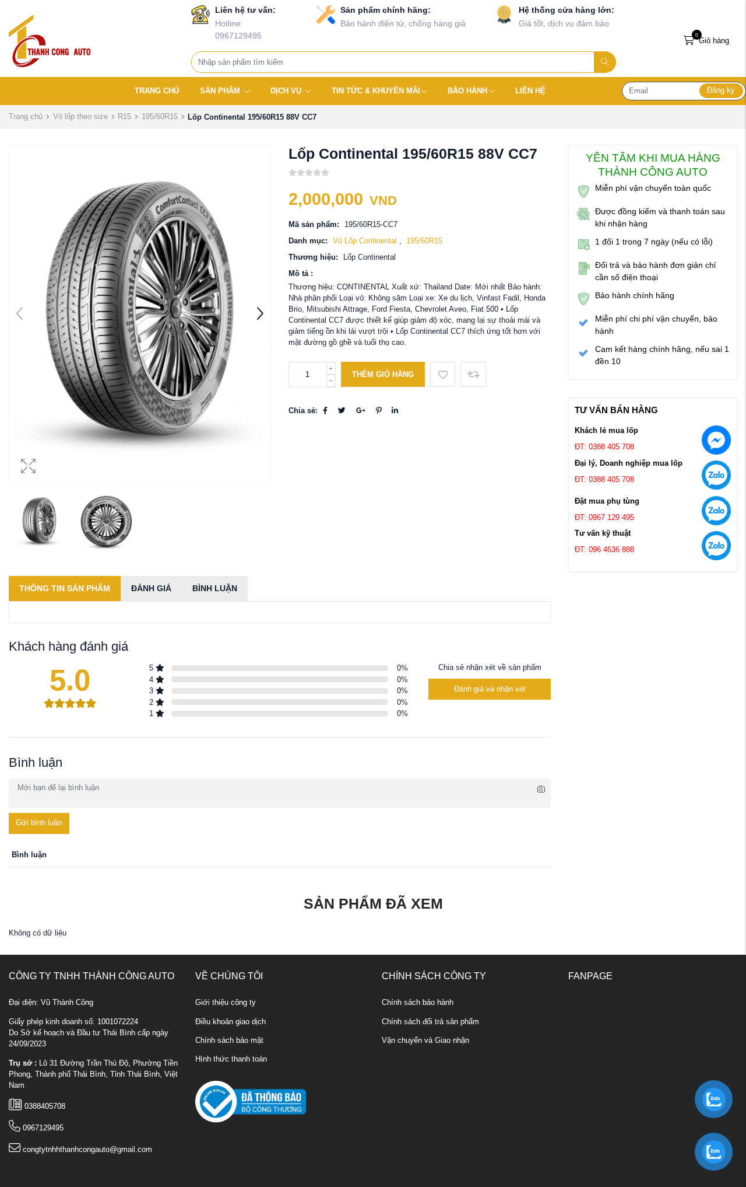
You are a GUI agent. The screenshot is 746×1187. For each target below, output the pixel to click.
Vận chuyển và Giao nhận (425, 1040)
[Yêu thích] (442, 374)
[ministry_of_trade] (250, 1102)
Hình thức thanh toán (231, 1059)
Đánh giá (151, 588)
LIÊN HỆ (530, 91)
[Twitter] (342, 411)
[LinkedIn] (395, 411)
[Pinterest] (378, 411)
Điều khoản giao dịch (230, 1022)
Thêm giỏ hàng (383, 375)
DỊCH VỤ (287, 91)
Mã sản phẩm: (313, 225)
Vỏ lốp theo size (80, 116)
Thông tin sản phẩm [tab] (64, 588)
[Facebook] (325, 411)
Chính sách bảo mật (229, 1040)
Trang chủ (26, 116)
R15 (124, 116)
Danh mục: (308, 241)
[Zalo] (716, 477)
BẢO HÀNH (467, 91)
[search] (605, 61)
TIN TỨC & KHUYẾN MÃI (376, 91)
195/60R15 (160, 116)
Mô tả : (300, 274)
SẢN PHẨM (221, 91)
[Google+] (360, 411)
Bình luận (214, 588)
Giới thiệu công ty (225, 1003)
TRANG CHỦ (157, 91)
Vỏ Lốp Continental (366, 241)
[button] (260, 315)
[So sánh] (472, 374)
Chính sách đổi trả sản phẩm (430, 1022)
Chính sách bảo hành (417, 1003)
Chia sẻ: (303, 411)
